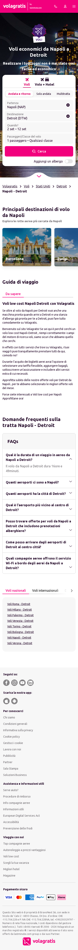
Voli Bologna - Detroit (20, 632)
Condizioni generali (15, 723)
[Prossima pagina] (71, 590)
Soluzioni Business (15, 775)
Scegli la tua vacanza (16, 862)
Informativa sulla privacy (18, 730)
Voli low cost (11, 856)
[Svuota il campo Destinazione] (68, 116)
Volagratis (9, 186)
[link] (26, 247)
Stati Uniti (43, 186)
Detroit (62, 186)
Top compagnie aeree (16, 843)
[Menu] (74, 6)
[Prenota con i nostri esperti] (55, 6)
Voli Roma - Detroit (18, 604)
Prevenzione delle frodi (17, 828)
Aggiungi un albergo (48, 161)
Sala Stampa (10, 768)
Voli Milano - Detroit (19, 609)
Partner (7, 762)
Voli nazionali (16, 590)
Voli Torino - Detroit (19, 626)
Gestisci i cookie (13, 743)
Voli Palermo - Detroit (20, 615)
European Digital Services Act (21, 815)
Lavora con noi (12, 749)
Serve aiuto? (10, 790)
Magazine (9, 875)
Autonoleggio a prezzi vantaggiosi (24, 850)
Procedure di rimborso (17, 796)
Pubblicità (9, 755)
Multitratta (63, 93)
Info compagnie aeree (16, 802)
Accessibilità (11, 822)
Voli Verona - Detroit (19, 643)
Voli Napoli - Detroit (19, 637)
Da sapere (13, 294)
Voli (26, 186)
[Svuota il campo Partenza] (68, 105)
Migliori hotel (11, 869)
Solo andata (43, 93)
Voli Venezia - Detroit (20, 620)
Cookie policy (11, 736)
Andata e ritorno (19, 93)
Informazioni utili (13, 809)
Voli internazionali (45, 590)
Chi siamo (9, 717)
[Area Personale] (65, 6)
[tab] (27, 82)
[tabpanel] (39, 350)
